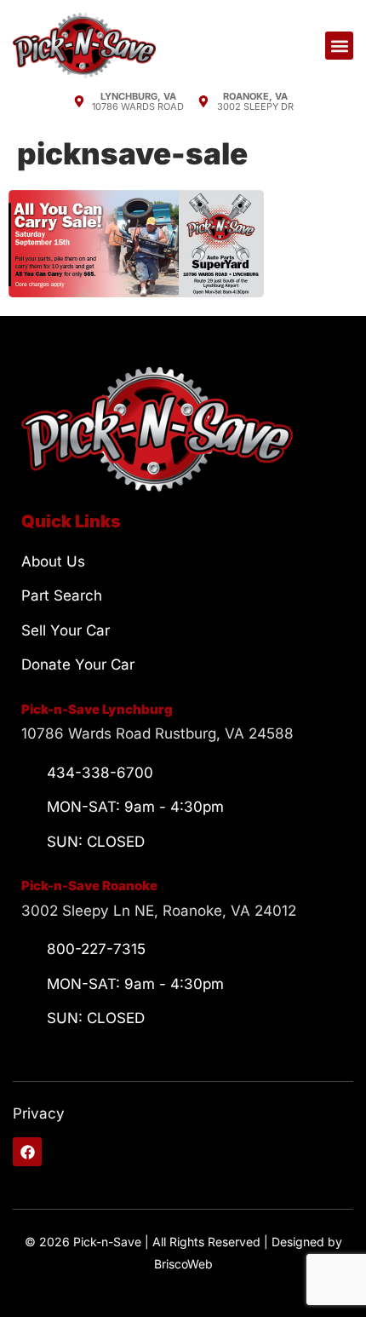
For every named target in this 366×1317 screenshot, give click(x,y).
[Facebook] (27, 1151)
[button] (339, 46)
